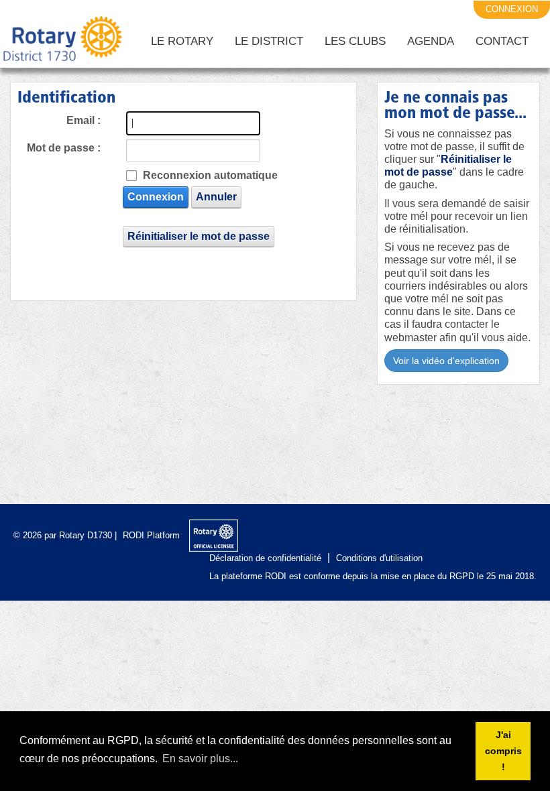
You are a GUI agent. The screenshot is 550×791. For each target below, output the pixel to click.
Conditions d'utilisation (379, 558)
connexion (512, 9)
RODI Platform (151, 535)
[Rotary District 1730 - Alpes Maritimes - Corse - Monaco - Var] (61, 41)
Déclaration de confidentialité (265, 558)
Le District (269, 41)
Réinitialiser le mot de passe (198, 236)
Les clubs (355, 41)
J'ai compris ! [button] (503, 750)
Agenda (430, 41)
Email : (83, 120)
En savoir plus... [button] (200, 758)
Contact (502, 41)
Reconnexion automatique (210, 175)
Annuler (216, 196)
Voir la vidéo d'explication (446, 360)
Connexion (155, 196)
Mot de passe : (64, 148)
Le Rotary (182, 41)
